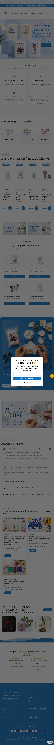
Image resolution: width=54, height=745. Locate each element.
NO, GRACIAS (27, 382)
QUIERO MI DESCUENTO (27, 378)
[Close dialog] (42, 359)
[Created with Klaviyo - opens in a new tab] (27, 387)
